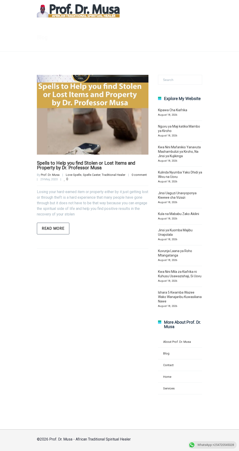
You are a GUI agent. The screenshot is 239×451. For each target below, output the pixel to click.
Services (169, 388)
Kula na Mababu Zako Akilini (178, 214)
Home (103, 37)
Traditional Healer (113, 175)
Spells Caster (91, 175)
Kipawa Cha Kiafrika (172, 110)
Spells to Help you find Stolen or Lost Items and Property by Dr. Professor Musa (86, 165)
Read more (53, 228)
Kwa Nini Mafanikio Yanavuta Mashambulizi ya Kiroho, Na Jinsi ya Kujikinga (179, 151)
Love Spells (73, 175)
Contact (168, 365)
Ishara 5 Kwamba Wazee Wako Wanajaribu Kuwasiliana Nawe (180, 297)
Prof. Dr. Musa (50, 175)
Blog (166, 353)
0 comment (139, 175)
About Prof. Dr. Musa (177, 341)
